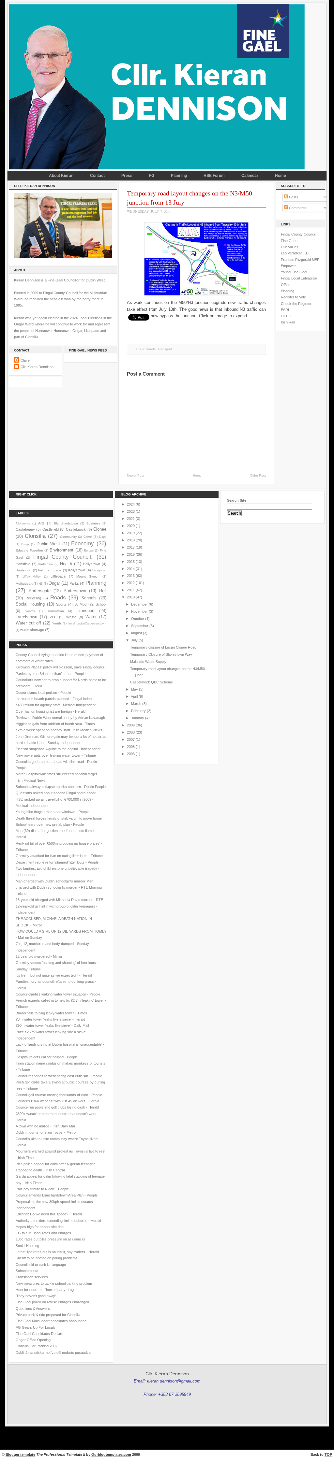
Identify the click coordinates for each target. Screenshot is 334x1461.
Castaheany (25, 529)
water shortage (32, 630)
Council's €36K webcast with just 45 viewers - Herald (57, 1101)
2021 (131, 519)
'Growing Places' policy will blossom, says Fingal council (60, 667)
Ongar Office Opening (33, 1340)
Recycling (33, 598)
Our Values (289, 247)
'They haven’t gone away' (36, 1296)
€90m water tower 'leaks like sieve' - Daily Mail (52, 1025)
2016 (131, 554)
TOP (328, 1454)
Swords (30, 611)
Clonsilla (35, 536)
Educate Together (29, 550)
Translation (55, 611)
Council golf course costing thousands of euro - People (59, 1095)
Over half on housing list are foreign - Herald (50, 711)
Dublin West (48, 543)
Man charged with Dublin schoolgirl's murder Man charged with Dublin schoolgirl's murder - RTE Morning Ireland (59, 887)
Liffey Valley (32, 576)
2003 (131, 754)
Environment (61, 550)
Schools (89, 597)
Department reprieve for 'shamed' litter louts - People (57, 862)
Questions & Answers (33, 1309)
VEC (53, 617)
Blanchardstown (66, 523)
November (139, 611)
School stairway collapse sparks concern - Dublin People (61, 787)
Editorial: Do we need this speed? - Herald (49, 1214)
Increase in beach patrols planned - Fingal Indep (54, 699)
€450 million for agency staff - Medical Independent (56, 705)
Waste (71, 617)
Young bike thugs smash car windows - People (52, 812)
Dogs (102, 536)
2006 (131, 747)
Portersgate (40, 590)
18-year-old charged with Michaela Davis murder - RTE (59, 900)
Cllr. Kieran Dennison (37, 367)
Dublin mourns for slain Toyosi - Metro (46, 1132)
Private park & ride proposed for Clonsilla (48, 1315)
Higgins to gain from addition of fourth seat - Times (55, 724)
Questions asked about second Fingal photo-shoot (56, 793)
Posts (293, 197)
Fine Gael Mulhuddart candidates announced (51, 1321)
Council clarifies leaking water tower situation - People (58, 994)
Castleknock (76, 529)
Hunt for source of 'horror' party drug (45, 1290)
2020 (131, 526)
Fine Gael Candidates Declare (39, 1334)
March (136, 704)
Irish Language (49, 570)
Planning (179, 176)
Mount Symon (87, 576)
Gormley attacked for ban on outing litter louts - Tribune (59, 856)
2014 (131, 569)
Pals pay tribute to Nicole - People (42, 1189)
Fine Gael (288, 241)
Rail (102, 590)
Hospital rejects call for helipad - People (47, 1057)
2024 (131, 504)
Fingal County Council (298, 234)
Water (91, 616)
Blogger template (20, 1454)
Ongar (54, 583)
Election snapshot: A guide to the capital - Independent (58, 749)
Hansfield (23, 564)
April (134, 696)
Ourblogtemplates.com (111, 1454)
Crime (88, 536)
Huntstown (24, 570)
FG (151, 176)
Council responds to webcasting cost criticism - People (59, 1076)
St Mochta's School (90, 604)
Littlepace (58, 576)
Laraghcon (99, 570)
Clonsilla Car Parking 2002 (36, 1346)
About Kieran (61, 176)
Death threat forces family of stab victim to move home (59, 818)
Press (126, 176)
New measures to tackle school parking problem (54, 1283)
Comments (297, 208)
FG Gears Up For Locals (35, 1327)
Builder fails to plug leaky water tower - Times (51, 1013)
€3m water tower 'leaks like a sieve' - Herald (50, 1019)
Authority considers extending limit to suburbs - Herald (58, 1221)
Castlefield (50, 529)
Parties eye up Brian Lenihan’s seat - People (50, 674)
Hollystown (91, 564)
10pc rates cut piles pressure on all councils (50, 1239)
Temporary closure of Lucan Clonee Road (163, 647)
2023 (131, 511)
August (136, 633)
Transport (165, 349)
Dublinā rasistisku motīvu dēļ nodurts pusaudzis (53, 1352)
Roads (151, 349)
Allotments (23, 523)
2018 (131, 540)
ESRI (285, 310)
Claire (25, 360)
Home (280, 176)
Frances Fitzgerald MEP (300, 260)
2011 (131, 590)
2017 (131, 547)
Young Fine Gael (294, 272)
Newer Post (135, 475)
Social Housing (30, 604)
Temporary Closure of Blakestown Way (161, 654)
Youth (56, 623)
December (139, 604)
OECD (286, 316)
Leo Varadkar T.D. (295, 253)
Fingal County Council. (63, 556)
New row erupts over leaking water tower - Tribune (56, 755)
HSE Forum (214, 176)
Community (68, 536)
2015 (131, 562)
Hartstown (45, 564)
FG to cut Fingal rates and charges (43, 1233)
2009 (131, 725)
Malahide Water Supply (148, 662)
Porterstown (75, 590)
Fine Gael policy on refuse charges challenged (52, 1302)
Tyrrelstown (26, 616)
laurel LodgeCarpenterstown (87, 623)
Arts (41, 523)
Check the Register (296, 304)
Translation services (32, 1277)
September (139, 626)
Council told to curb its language (41, 1265)
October (137, 619)
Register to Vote (293, 297)
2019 (131, 533)
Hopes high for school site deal (40, 1227)
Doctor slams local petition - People (43, 693)
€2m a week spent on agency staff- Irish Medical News (59, 730)
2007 (131, 739)
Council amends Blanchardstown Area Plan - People (57, 1195)
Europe (89, 550)
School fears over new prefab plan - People (50, 824)
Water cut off (28, 623)
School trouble (27, 1271)
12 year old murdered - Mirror (39, 956)
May (134, 689)
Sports (61, 604)
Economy (82, 543)
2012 (131, 583)
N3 (40, 583)
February (138, 711)
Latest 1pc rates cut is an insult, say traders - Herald (57, 1252)
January (137, 718)
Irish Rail (288, 322)
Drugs (25, 544)
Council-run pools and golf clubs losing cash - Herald (57, 1107)
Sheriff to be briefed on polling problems (47, 1258)
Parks (74, 583)
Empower (288, 266)
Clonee (99, 529)
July (134, 640)
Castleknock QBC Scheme (151, 682)
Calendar (249, 176)
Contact (97, 176)
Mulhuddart (24, 583)
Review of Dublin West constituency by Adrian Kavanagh (60, 718)
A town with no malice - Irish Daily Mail (45, 1126)
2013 (131, 576)
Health (66, 563)
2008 (131, 732)
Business (93, 523)
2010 (131, 597)
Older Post (258, 475)
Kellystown (76, 570)
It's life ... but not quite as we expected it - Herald (54, 975)
